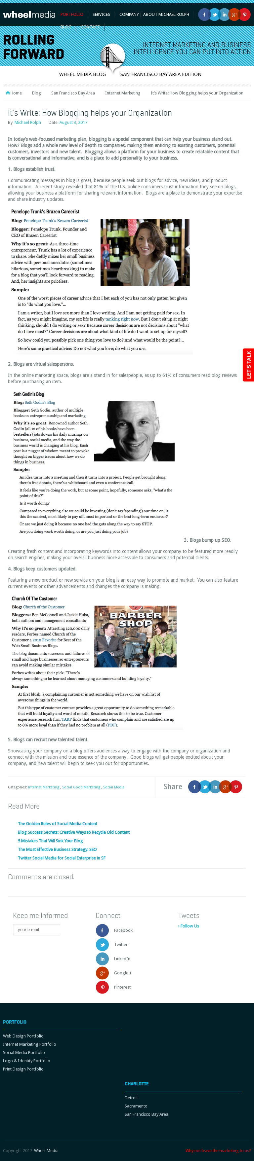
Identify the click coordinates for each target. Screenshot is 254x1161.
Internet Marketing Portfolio (29, 1044)
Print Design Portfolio (23, 1069)
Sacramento (136, 1106)
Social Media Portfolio (24, 1052)
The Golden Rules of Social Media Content (57, 823)
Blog (36, 93)
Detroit (131, 1097)
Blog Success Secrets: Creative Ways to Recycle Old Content (74, 832)
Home (16, 93)
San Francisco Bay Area (73, 93)
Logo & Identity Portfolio (26, 1060)
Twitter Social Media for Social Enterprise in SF (62, 857)
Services (101, 14)
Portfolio (72, 14)
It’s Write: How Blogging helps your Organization (90, 113)
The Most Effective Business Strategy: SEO (57, 849)
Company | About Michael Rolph (154, 14)
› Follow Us (188, 926)
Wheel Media (46, 1150)
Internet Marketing (123, 93)
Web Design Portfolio (23, 1036)
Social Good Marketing (81, 787)
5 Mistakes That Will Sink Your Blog (50, 840)
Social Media (113, 787)
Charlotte (137, 1084)
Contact (90, 26)
